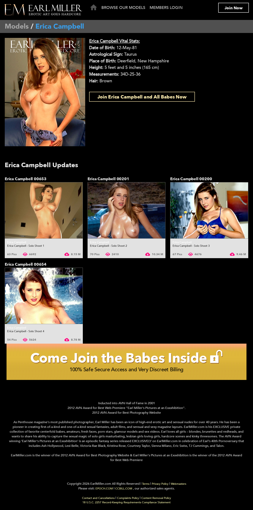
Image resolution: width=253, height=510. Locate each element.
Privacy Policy (160, 484)
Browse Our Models (123, 7)
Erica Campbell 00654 (25, 264)
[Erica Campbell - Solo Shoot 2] (127, 210)
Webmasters (178, 484)
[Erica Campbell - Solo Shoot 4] (44, 296)
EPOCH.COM (104, 488)
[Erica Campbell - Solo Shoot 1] (44, 210)
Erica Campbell (16, 242)
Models (17, 26)
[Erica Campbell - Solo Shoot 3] (209, 210)
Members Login (166, 7)
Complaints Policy (128, 498)
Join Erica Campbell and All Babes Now (142, 97)
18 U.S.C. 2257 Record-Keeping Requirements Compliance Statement (126, 502)
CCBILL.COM (124, 488)
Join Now (234, 8)
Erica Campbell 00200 (191, 179)
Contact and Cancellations (98, 498)
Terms (145, 484)
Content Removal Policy (156, 498)
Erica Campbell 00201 (108, 179)
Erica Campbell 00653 (25, 179)
